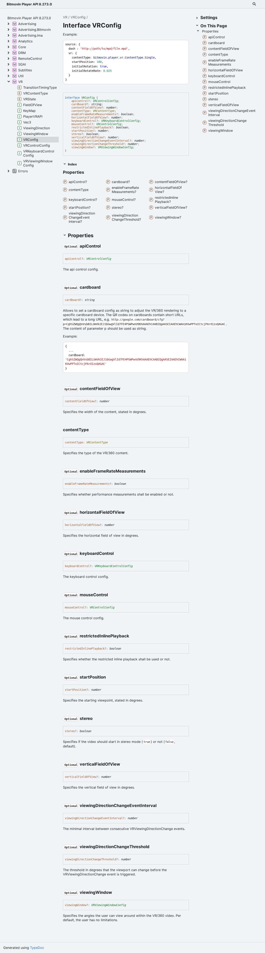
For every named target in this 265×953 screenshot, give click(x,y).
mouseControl (81, 124)
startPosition (82, 130)
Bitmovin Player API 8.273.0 (29, 4)
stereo (76, 134)
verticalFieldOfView (87, 137)
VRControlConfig (105, 101)
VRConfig (78, 17)
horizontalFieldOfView (88, 117)
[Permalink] (88, 173)
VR (65, 17)
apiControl (79, 101)
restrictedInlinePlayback (91, 127)
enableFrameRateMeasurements (93, 114)
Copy (182, 44)
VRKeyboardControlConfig (120, 120)
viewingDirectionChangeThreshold (97, 144)
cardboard (78, 104)
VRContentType (103, 111)
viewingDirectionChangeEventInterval (100, 140)
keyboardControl (83, 120)
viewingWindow (82, 147)
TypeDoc (37, 948)
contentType (80, 111)
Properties (210, 31)
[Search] (254, 4)
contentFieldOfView (86, 107)
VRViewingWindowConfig (115, 147)
